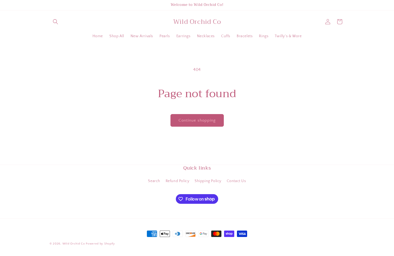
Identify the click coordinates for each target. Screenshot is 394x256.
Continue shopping (197, 120)
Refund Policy (177, 181)
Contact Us (236, 181)
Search (154, 181)
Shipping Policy (208, 181)
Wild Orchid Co (73, 243)
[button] (55, 22)
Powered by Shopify (100, 243)
